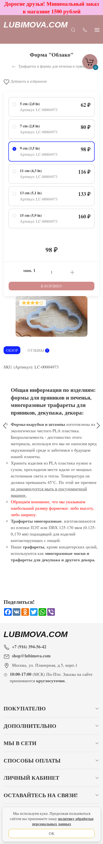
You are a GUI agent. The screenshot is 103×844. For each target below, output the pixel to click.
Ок (51, 833)
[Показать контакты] (85, 29)
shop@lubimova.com (31, 656)
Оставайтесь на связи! (41, 795)
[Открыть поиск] (73, 29)
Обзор (12, 350)
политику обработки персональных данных (62, 821)
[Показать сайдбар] (97, 29)
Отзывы (38, 350)
